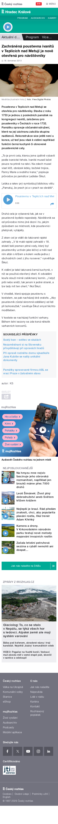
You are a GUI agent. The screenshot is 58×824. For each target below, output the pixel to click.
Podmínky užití (40, 794)
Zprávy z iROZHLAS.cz (18, 581)
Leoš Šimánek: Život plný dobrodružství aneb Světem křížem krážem (35, 497)
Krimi (8, 423)
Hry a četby (11, 416)
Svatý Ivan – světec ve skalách (22, 339)
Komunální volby (13, 691)
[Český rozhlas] (12, 4)
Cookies (7, 794)
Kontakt (35, 706)
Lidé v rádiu (37, 696)
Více (47, 37)
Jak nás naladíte (39, 687)
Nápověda (36, 691)
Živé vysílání (11, 444)
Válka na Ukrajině (13, 687)
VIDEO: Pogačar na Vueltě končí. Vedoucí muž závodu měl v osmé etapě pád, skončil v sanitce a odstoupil (27, 655)
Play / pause (8, 200)
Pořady (9, 437)
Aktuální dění (11, 37)
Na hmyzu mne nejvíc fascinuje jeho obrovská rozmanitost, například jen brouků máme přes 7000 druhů (33, 480)
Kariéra (34, 701)
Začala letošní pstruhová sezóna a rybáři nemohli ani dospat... (34, 546)
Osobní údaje (22, 794)
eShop (7, 701)
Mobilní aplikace (12, 732)
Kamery (52, 18)
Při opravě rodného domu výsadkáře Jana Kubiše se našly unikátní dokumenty (26, 357)
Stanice (7, 696)
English (6, 797)
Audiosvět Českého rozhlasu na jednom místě (26, 459)
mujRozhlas (8, 407)
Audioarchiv (38, 18)
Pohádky (10, 430)
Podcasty (8, 727)
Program (22, 18)
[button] (52, 204)
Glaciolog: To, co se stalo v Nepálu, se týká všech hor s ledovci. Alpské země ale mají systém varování (27, 630)
